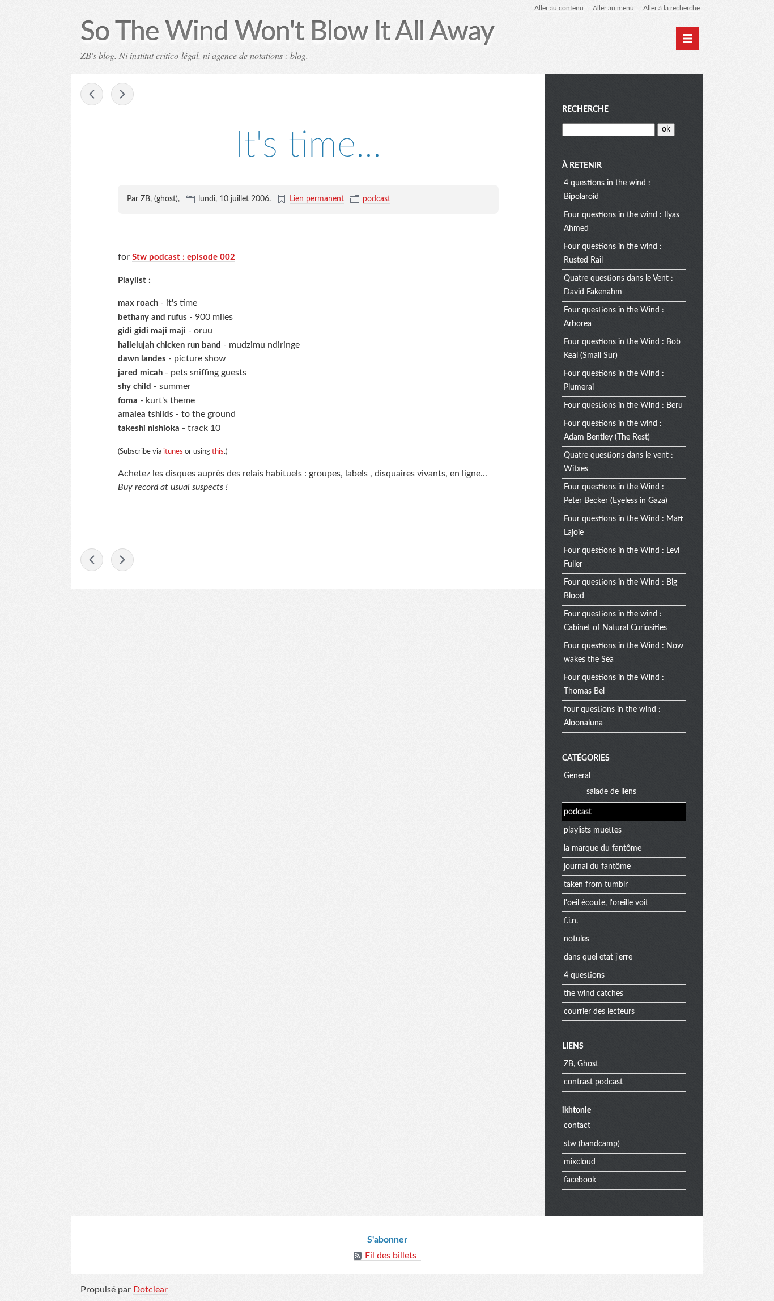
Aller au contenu (559, 8)
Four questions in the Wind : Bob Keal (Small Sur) (622, 349)
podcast (376, 199)
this (218, 451)
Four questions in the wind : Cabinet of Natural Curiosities (615, 621)
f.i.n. (571, 921)
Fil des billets (390, 1255)
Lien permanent (317, 199)
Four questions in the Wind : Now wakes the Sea (623, 653)
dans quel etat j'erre (598, 957)
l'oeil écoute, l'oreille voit (606, 903)
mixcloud (580, 1162)
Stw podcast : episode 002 (183, 257)
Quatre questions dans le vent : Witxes (618, 462)
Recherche (585, 109)
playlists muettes (593, 830)
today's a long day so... (91, 94)
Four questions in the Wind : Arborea (614, 317)
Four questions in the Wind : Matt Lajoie (623, 526)
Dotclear (150, 1289)
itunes (173, 451)
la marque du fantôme (602, 848)
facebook (580, 1180)
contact (577, 1126)
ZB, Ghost (581, 1064)
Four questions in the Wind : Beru (623, 405)
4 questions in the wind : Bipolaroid (607, 190)
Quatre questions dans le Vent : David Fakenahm (618, 285)
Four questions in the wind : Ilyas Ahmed (621, 222)
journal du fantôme (597, 867)
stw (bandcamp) (592, 1144)
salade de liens (611, 792)
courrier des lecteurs (599, 1012)
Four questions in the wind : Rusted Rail (613, 253)
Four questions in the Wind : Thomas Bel (614, 684)
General (577, 776)
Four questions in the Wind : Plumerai (614, 380)
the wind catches (593, 994)
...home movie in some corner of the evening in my (122, 94)
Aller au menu (613, 8)
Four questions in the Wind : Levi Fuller (621, 557)
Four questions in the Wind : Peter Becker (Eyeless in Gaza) (615, 494)
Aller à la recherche (671, 8)
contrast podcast (593, 1082)
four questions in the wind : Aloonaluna (612, 716)
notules (576, 939)
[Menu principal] (687, 38)
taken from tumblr (596, 885)
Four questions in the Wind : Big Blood (620, 589)
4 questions (584, 975)
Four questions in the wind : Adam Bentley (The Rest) (613, 430)
